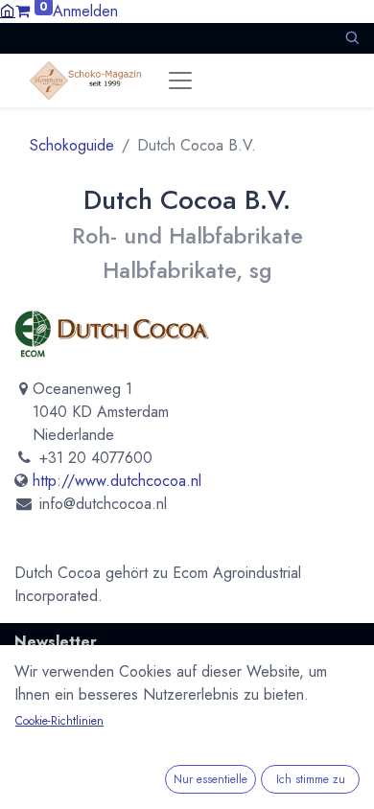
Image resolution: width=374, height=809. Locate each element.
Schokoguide (72, 145)
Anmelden (85, 11)
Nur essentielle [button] (210, 779)
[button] (352, 38)
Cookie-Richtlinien (59, 720)
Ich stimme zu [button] (310, 779)
